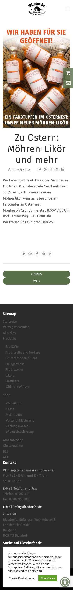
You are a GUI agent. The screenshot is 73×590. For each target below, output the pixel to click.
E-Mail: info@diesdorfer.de (22, 507)
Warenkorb (13, 403)
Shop (6, 395)
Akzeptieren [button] (48, 578)
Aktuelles (9, 333)
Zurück (37, 274)
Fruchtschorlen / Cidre (21, 358)
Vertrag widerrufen (16, 327)
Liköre (10, 375)
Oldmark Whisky (17, 386)
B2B (6, 451)
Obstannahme (13, 445)
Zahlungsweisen (17, 426)
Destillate (12, 381)
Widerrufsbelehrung (20, 431)
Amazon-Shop (13, 440)
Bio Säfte (12, 346)
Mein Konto (14, 414)
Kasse (10, 409)
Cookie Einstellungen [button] (22, 578)
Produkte (9, 338)
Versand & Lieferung (20, 420)
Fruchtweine (14, 369)
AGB (6, 457)
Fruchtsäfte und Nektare (23, 352)
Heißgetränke (15, 364)
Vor (35, 281)
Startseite (10, 321)
